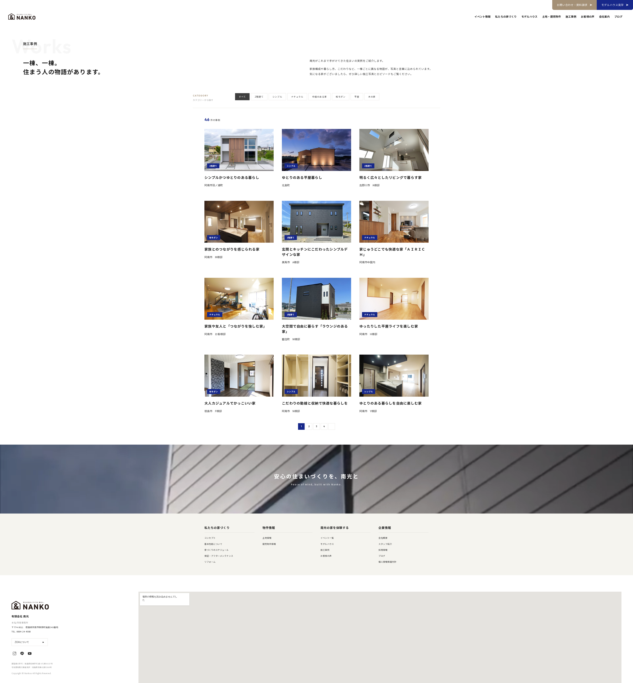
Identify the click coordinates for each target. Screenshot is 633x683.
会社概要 (382, 537)
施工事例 (571, 16)
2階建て (259, 96)
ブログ (618, 16)
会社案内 (604, 16)
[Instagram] (14, 653)
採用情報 (382, 549)
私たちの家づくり (506, 16)
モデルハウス (529, 16)
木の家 (372, 96)
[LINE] (22, 653)
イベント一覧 (327, 537)
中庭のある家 (319, 96)
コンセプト (210, 537)
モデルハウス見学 (612, 5)
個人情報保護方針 (387, 561)
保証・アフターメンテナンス (218, 555)
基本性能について (213, 544)
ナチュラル (297, 96)
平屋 (356, 96)
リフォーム (210, 561)
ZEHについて (30, 642)
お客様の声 (587, 16)
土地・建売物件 (551, 16)
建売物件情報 (269, 544)
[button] (211, 98)
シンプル (277, 96)
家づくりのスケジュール (216, 549)
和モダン (341, 96)
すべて (242, 96)
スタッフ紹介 (385, 544)
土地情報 (266, 537)
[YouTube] (30, 653)
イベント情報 (482, 16)
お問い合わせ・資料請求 (572, 5)
